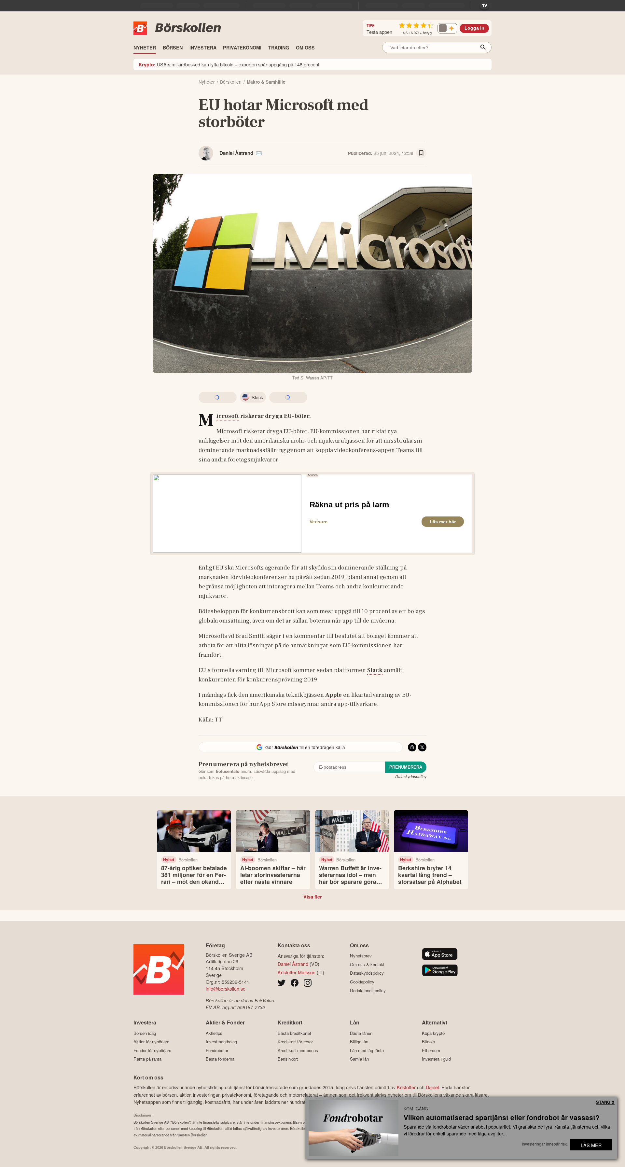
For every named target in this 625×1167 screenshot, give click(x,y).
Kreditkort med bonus (298, 1050)
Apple (333, 695)
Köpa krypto (433, 1033)
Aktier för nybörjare (151, 1042)
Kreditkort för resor (295, 1042)
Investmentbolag (221, 1042)
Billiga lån (359, 1042)
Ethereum (431, 1050)
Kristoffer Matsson (296, 972)
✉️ (259, 153)
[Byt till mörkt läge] (447, 28)
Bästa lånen (361, 1033)
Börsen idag (144, 1033)
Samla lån (359, 1059)
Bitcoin (428, 1042)
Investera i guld (436, 1059)
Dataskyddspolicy (410, 776)
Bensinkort (288, 1059)
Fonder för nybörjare (152, 1050)
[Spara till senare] (421, 153)
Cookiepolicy (362, 982)
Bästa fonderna (220, 1059)
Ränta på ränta (147, 1059)
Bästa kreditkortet (294, 1033)
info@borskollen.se (225, 988)
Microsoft (227, 416)
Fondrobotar (217, 1050)
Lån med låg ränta (367, 1050)
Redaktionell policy (368, 990)
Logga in (474, 28)
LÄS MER (591, 1145)
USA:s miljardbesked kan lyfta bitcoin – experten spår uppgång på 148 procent (229, 64)
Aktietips (214, 1033)
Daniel (432, 1087)
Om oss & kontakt (367, 964)
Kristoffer (406, 1087)
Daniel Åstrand (236, 153)
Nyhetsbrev (361, 956)
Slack (374, 670)
